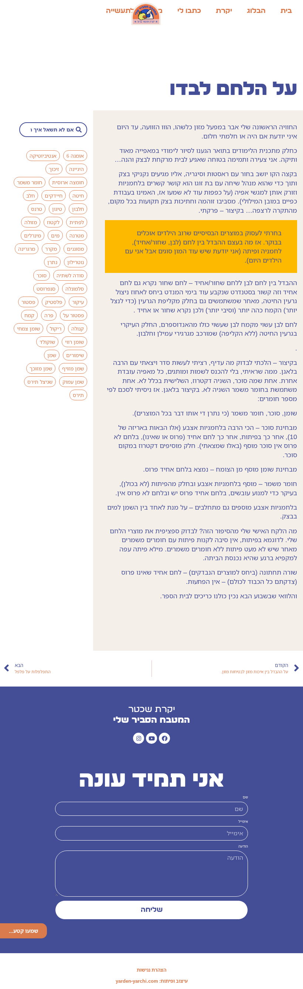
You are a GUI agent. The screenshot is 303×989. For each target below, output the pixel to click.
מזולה (30, 222)
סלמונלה (74, 288)
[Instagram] (138, 738)
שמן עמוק (73, 381)
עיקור (78, 301)
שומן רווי (74, 341)
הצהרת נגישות (151, 969)
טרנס (36, 208)
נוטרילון (75, 262)
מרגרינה (26, 248)
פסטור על (73, 315)
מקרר (51, 248)
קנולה (77, 328)
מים (55, 235)
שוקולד (47, 341)
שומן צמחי (28, 328)
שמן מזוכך (41, 368)
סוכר (42, 275)
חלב (30, 195)
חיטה (78, 195)
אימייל (243, 821)
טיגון (57, 208)
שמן (51, 355)
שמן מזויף (73, 368)
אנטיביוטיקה (43, 155)
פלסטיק (53, 301)
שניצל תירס (39, 381)
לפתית (76, 222)
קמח (29, 315)
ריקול (55, 328)
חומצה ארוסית (68, 182)
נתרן (52, 262)
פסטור (28, 301)
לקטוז (53, 222)
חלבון (78, 208)
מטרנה (76, 235)
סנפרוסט (46, 288)
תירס (78, 394)
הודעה (243, 846)
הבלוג (256, 10)
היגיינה (76, 168)
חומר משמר (29, 182)
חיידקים (53, 195)
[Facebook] (164, 738)
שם (245, 797)
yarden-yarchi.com (137, 981)
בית (286, 10)
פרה (48, 315)
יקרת (224, 10)
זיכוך (54, 168)
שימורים (75, 355)
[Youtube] (151, 738)
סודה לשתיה (70, 275)
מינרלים (32, 235)
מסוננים (75, 248)
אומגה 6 (75, 155)
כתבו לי (189, 10)
